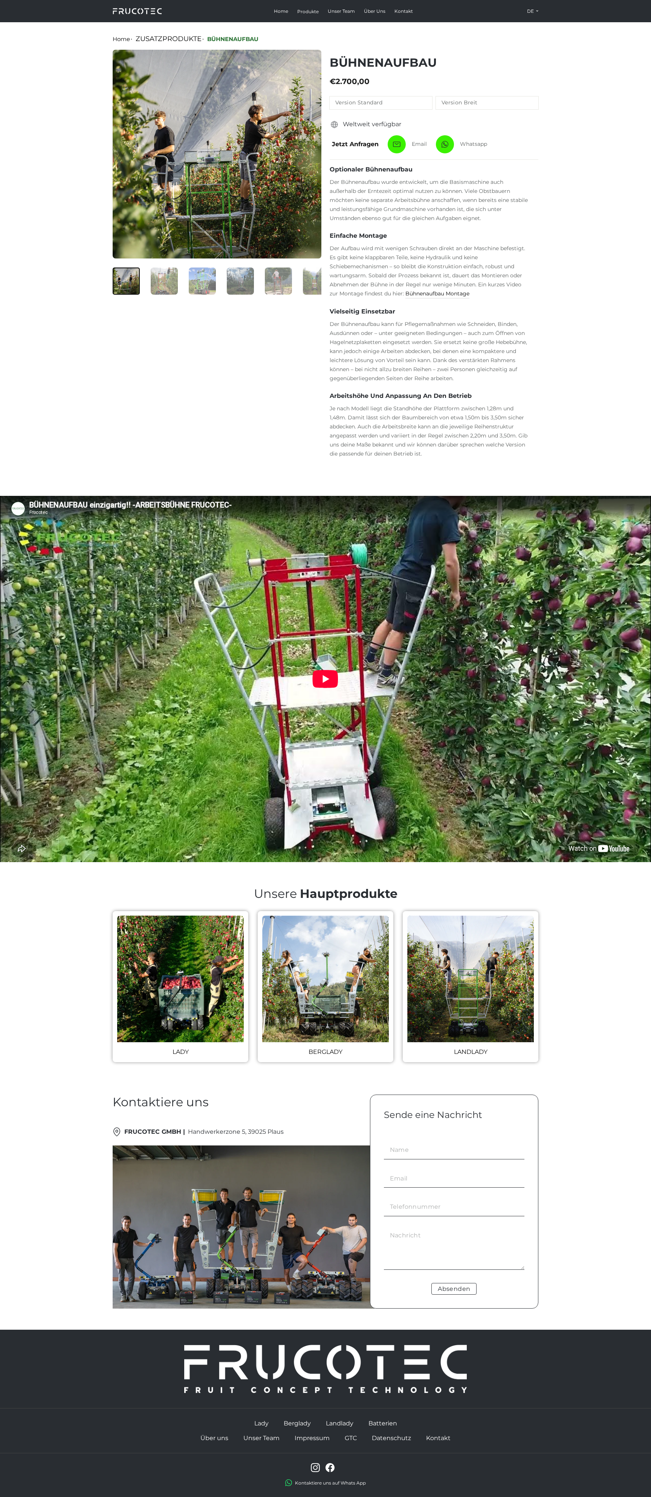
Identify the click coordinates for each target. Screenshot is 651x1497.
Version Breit (460, 102)
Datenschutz (391, 1438)
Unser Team (341, 11)
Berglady (297, 1423)
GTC (351, 1438)
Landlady (339, 1423)
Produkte (308, 11)
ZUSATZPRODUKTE (169, 39)
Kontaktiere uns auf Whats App (330, 1483)
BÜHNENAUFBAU (232, 39)
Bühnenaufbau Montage (437, 293)
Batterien (382, 1423)
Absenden (454, 1288)
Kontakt (403, 11)
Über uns (374, 11)
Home (281, 11)
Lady (261, 1423)
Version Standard (359, 102)
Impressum (312, 1438)
